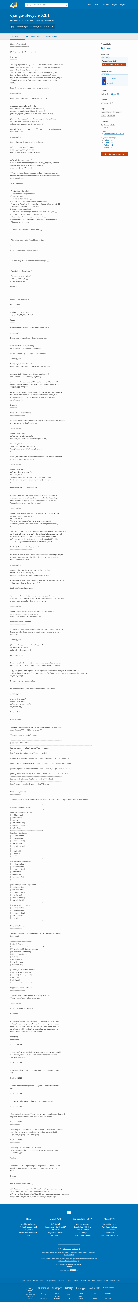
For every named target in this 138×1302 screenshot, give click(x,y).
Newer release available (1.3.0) (114, 64)
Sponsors (105, 4)
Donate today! (69, 1255)
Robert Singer (112, 94)
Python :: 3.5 (108, 145)
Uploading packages (27, 1227)
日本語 (42, 1281)
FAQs (28, 1235)
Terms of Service (108, 1224)
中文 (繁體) (91, 1281)
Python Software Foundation (68, 1261)
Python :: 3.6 (108, 147)
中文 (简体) (83, 1281)
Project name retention (27, 1232)
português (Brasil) (51, 1281)
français (35, 1281)
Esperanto (112, 1281)
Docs (96, 4)
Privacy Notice (109, 1232)
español (29, 1281)
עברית (106, 1281)
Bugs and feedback (82, 1224)
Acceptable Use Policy (108, 1235)
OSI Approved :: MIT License (114, 134)
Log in (114, 4)
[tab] (17, 37)
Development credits (81, 1235)
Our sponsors (55, 1235)
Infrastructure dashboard (54, 1227)
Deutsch (75, 1281)
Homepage (107, 48)
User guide (28, 1230)
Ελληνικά (68, 1281)
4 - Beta (106, 127)
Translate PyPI (81, 1230)
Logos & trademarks (55, 1232)
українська (61, 1281)
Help (89, 4)
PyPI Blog (54, 1224)
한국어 (119, 1281)
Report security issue (109, 1227)
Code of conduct (108, 1230)
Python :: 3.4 (108, 142)
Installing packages (28, 1224)
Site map (69, 1267)
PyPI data (105, 57)
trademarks (89, 1259)
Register (123, 4)
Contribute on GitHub (81, 1227)
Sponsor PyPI (82, 1232)
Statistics (55, 1230)
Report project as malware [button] (114, 154)
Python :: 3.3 (108, 140)
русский (99, 1281)
